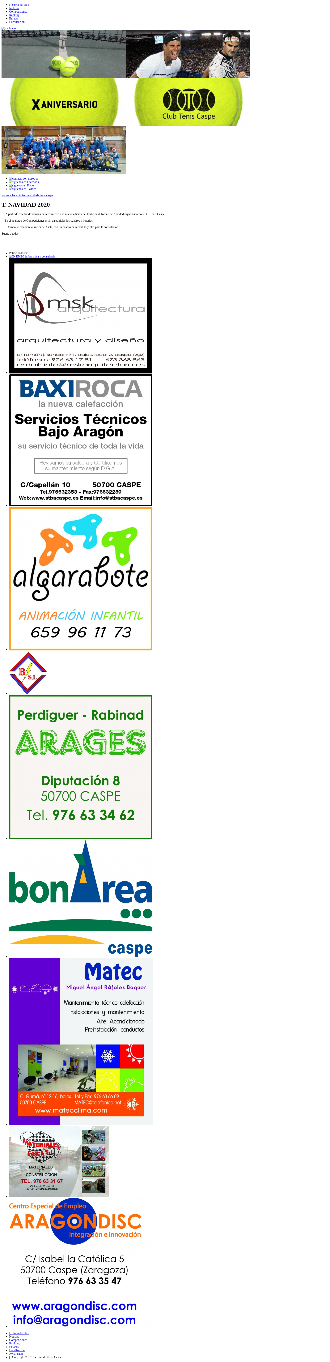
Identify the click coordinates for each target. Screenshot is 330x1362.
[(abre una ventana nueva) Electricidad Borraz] (28, 693)
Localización (17, 21)
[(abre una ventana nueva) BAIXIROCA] (80, 505)
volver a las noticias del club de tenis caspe (27, 195)
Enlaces (14, 18)
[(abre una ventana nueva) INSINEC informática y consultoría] (32, 256)
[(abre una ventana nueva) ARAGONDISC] (80, 1326)
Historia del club (19, 4)
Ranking (14, 15)
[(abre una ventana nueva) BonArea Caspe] (80, 956)
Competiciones (18, 11)
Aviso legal (16, 1353)
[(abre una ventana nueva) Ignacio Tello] (80, 372)
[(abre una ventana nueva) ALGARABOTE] (80, 649)
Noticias (14, 8)
